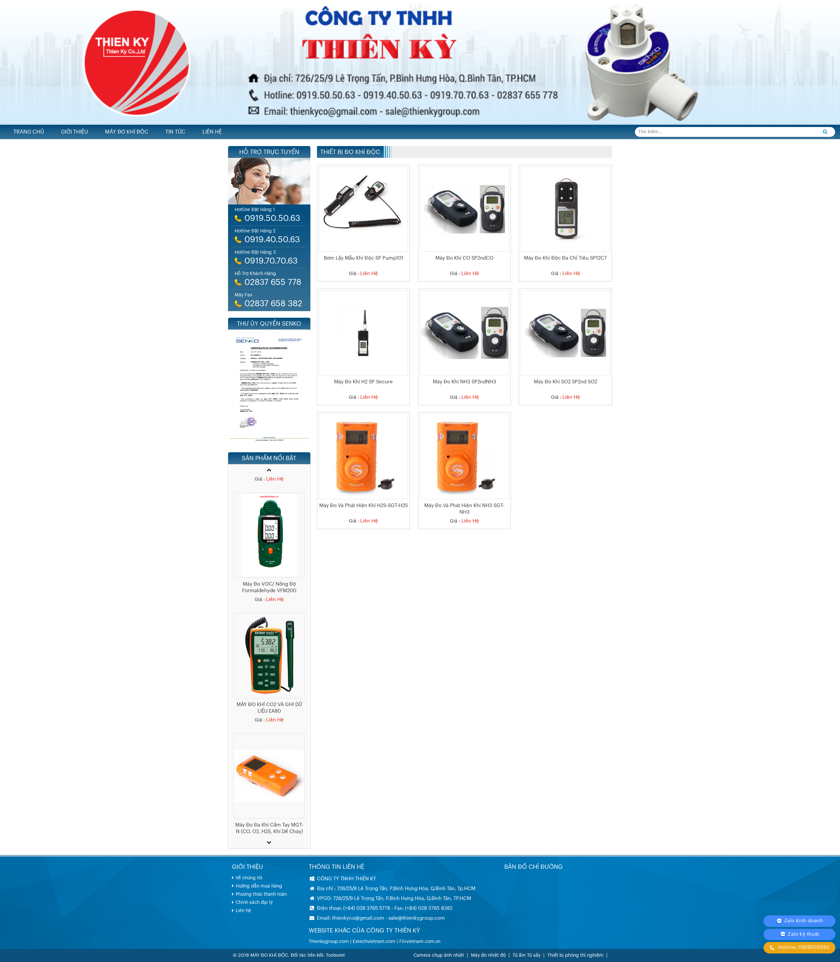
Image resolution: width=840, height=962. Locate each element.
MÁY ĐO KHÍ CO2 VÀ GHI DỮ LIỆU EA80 (269, 691)
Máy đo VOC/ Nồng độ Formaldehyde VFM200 (269, 571)
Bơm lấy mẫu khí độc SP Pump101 (363, 258)
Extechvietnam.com (374, 941)
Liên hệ (212, 132)
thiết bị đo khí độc (350, 152)
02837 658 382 (273, 304)
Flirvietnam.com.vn (419, 941)
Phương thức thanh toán (261, 894)
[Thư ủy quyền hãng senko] (269, 387)
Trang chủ (28, 132)
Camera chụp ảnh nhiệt (438, 955)
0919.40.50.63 (272, 240)
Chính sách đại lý (254, 902)
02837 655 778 (272, 282)
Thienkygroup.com (329, 941)
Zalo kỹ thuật (803, 934)
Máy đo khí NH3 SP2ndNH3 (464, 381)
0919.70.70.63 (271, 261)
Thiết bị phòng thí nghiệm (575, 955)
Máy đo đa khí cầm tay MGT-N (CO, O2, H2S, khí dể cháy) (269, 812)
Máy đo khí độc (126, 132)
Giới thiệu (74, 132)
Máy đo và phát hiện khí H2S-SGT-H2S (363, 505)
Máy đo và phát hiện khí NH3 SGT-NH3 (464, 509)
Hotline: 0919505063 (802, 947)
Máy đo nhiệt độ (488, 955)
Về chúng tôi (249, 878)
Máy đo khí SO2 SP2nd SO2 (565, 381)
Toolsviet (335, 955)
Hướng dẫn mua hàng (259, 886)
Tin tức (175, 132)
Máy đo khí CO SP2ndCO (464, 258)
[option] (269, 532)
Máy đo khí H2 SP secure (363, 381)
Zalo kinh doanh (803, 920)
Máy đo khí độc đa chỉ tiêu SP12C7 (565, 258)
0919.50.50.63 (272, 218)
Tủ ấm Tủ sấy (526, 955)
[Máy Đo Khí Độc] (420, 62)
